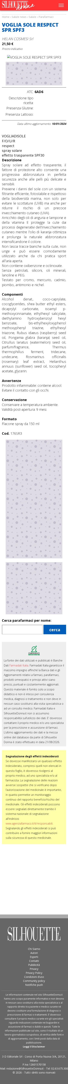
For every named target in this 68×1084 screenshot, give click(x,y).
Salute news (34, 13)
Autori (34, 953)
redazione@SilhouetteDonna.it (25, 1068)
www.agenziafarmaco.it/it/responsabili (29, 823)
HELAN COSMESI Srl (17, 38)
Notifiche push (34, 985)
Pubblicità (34, 965)
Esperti (34, 957)
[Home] (20, 5)
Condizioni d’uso (34, 977)
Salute (32, 17)
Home (5, 17)
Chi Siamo (34, 949)
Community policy (34, 981)
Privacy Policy (34, 973)
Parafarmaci (46, 17)
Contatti (34, 961)
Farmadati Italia (18, 665)
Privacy (34, 969)
